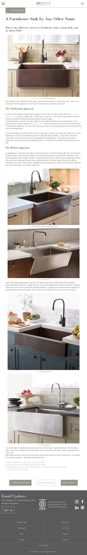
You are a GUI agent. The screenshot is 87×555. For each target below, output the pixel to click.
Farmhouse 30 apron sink (37, 98)
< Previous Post (20, 482)
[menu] (3, 4)
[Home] (43, 4)
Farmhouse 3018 (37, 124)
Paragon (37, 371)
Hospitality (22, 528)
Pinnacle (38, 445)
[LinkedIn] (77, 507)
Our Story (65, 528)
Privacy (65, 540)
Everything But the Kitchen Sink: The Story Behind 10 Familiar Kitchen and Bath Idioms (36, 467)
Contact (22, 540)
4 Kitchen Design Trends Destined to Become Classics (25, 462)
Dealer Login (21, 522)
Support (65, 534)
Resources (65, 522)
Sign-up (8, 510)
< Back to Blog (15, 10)
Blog (21, 534)
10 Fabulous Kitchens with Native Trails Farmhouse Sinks (26, 465)
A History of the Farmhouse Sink (17, 469)
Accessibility (43, 545)
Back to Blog (46, 482)
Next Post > (69, 482)
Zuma (30, 226)
